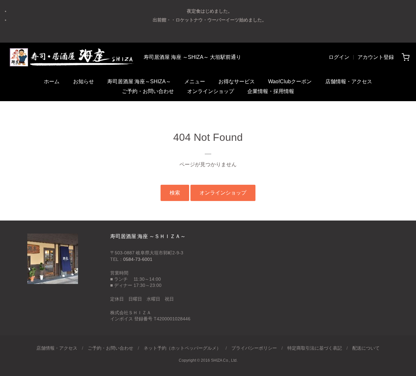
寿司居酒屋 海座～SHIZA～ (139, 81)
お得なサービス (236, 81)
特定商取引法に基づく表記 (314, 348)
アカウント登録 (376, 57)
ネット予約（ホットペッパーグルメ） (182, 348)
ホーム (51, 81)
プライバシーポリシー (254, 348)
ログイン (339, 57)
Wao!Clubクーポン (290, 81)
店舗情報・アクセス (348, 81)
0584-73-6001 (137, 259)
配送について (366, 348)
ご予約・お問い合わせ (148, 91)
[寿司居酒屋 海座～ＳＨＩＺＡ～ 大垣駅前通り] (71, 57)
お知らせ (83, 81)
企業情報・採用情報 (270, 91)
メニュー (194, 81)
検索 (175, 192)
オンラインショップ (210, 91)
